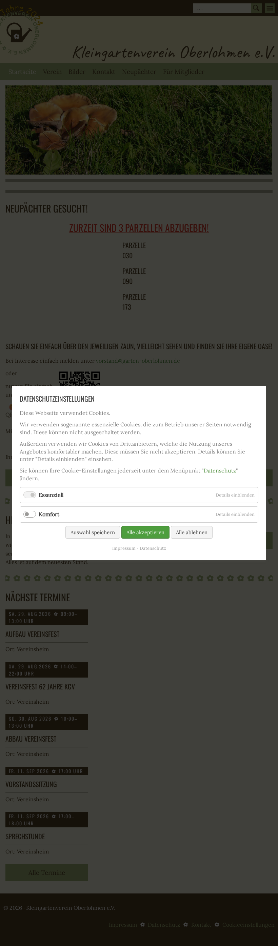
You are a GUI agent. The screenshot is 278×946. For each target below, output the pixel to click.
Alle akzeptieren (145, 532)
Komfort (49, 514)
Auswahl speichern (93, 532)
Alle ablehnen (191, 532)
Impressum (124, 548)
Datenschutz (220, 470)
